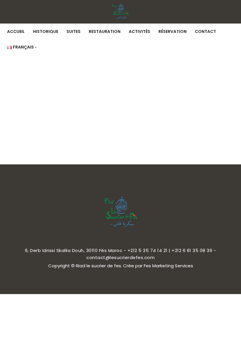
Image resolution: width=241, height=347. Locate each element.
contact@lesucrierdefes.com (120, 257)
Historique (45, 31)
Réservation (172, 31)
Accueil (16, 31)
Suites (73, 31)
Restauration (104, 31)
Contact (205, 31)
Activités (139, 31)
